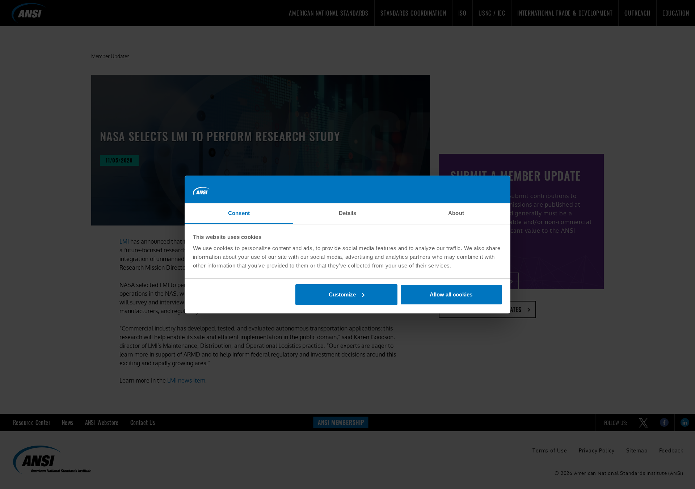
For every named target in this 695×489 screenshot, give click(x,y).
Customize (342, 294)
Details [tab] (348, 213)
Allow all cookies (451, 294)
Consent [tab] (239, 213)
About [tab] (456, 213)
